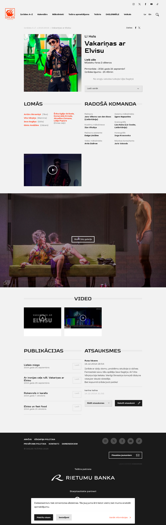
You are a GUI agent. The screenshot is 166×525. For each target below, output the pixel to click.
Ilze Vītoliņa (91, 127)
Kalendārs (42, 14)
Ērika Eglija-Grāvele (64, 114)
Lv (145, 14)
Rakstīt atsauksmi (126, 403)
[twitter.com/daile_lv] (140, 4)
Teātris (97, 14)
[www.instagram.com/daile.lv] (134, 4)
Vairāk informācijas (118, 518)
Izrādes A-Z (26, 14)
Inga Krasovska (123, 136)
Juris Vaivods (121, 144)
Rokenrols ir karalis (36, 393)
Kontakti (54, 444)
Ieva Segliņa (30, 122)
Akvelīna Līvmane (63, 118)
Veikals (127, 14)
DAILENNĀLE (112, 14)
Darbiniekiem (70, 444)
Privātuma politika (35, 444)
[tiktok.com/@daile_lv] (157, 4)
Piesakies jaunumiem (122, 455)
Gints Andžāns (31, 125)
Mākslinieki (58, 14)
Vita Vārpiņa (30, 118)
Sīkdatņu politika (44, 439)
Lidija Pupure (60, 121)
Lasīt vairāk (92, 88)
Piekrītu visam (43, 518)
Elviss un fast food (35, 406)
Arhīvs (28, 439)
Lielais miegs (32, 365)
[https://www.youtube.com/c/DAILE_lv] (151, 4)
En (150, 14)
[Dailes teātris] (10, 14)
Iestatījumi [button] (64, 518)
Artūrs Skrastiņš (32, 114)
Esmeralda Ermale (63, 116)
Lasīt (77, 365)
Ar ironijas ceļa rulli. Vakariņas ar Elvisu (44, 379)
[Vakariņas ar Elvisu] (136, 28)
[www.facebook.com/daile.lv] (145, 4)
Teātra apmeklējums (78, 14)
